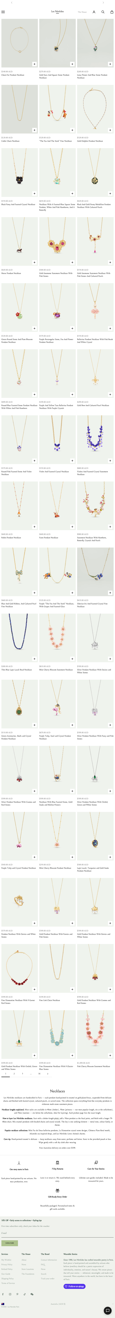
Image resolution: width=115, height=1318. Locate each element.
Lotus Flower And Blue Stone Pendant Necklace (92, 76)
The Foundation (28, 1274)
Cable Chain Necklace (10, 141)
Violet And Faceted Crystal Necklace (54, 471)
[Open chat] (108, 1311)
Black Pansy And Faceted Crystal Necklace (18, 204)
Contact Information (49, 1260)
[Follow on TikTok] (24, 1294)
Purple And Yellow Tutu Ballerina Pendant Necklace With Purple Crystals (56, 406)
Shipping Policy (7, 1278)
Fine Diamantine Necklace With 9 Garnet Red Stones (18, 1001)
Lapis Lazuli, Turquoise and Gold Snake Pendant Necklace (93, 869)
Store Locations (28, 1269)
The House (82, 12)
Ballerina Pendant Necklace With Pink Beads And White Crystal (95, 340)
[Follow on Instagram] (10, 1294)
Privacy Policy (6, 1264)
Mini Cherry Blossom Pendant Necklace (55, 868)
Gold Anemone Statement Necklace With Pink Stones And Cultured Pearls (93, 274)
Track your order (47, 1278)
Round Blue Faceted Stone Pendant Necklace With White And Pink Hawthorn (19, 406)
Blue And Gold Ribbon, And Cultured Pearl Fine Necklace (18, 605)
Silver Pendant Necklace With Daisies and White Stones (94, 671)
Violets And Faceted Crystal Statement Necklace (92, 473)
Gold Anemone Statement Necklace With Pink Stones (55, 274)
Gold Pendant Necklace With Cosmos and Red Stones (94, 1001)
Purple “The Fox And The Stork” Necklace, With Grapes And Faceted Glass (56, 605)
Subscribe (9, 1243)
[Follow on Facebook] (2, 1294)
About (24, 1260)
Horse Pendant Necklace (11, 273)
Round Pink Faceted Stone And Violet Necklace (16, 473)
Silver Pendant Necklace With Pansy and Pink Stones (95, 737)
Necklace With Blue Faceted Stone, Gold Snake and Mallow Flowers (55, 803)
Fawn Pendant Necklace (48, 537)
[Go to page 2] (47, 1074)
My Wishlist (6, 1260)
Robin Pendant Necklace (11, 537)
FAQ (43, 1264)
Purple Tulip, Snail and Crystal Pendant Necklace (55, 737)
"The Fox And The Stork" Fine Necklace (55, 141)
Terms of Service (8, 1283)
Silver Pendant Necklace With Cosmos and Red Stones (18, 803)
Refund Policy (6, 1269)
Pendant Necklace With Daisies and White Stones (18, 935)
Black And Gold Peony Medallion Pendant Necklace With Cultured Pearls (94, 205)
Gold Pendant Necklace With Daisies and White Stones (93, 935)
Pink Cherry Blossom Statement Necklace (93, 1066)
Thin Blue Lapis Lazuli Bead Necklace (16, 670)
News (24, 1264)
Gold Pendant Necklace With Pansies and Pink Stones (55, 935)
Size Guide (5, 1274)
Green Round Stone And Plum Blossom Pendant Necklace (17, 340)
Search (43, 1274)
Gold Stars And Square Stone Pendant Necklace (54, 76)
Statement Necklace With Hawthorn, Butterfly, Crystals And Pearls (91, 539)
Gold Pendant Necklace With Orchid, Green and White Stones (19, 1067)
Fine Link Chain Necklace (49, 1000)
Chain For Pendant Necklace (12, 75)
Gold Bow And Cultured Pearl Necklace (93, 405)
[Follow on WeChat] (32, 1294)
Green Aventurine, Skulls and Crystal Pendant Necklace (16, 737)
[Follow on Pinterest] (17, 1294)
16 (39, 1073)
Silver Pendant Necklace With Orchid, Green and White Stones (92, 803)
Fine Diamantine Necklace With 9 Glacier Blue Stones (56, 1067)
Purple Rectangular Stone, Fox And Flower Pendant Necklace (56, 340)
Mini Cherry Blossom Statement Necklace (56, 670)
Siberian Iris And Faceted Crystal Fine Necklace (92, 605)
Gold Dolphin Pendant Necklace (90, 141)
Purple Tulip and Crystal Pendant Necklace (18, 868)
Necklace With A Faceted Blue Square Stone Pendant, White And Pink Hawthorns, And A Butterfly (57, 207)
